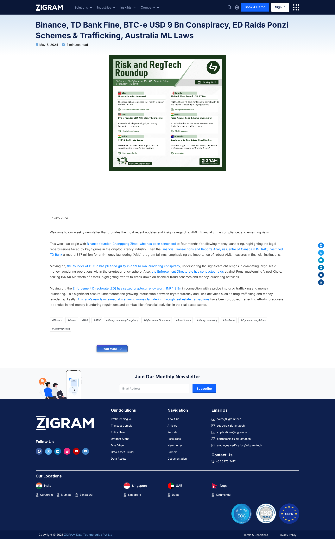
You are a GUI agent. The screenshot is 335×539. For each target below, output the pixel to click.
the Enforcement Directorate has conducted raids (187, 271)
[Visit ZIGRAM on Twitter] (49, 451)
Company (148, 7)
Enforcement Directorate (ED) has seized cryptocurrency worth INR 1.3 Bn (127, 288)
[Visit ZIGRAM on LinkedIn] (58, 451)
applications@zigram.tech (233, 432)
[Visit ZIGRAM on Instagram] (67, 451)
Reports (172, 432)
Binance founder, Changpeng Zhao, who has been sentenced (131, 244)
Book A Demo (255, 7)
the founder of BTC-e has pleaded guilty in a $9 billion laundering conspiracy (123, 266)
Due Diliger (118, 445)
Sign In (280, 7)
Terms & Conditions (255, 534)
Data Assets (118, 458)
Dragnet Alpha (120, 438)
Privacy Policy (287, 534)
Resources (174, 438)
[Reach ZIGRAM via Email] (85, 451)
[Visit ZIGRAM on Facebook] (39, 451)
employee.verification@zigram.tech (239, 445)
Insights (126, 7)
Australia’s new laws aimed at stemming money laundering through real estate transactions (143, 299)
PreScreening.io (121, 419)
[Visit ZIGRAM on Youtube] (77, 451)
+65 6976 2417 (226, 461)
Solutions (81, 7)
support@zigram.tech (231, 425)
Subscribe (204, 388)
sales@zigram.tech (229, 419)
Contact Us (222, 455)
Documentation (177, 458)
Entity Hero (118, 432)
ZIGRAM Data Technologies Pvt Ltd (88, 534)
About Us (173, 419)
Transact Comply (121, 425)
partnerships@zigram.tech (234, 438)
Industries (104, 7)
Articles (172, 425)
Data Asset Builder (122, 452)
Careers (172, 452)
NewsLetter (175, 445)
